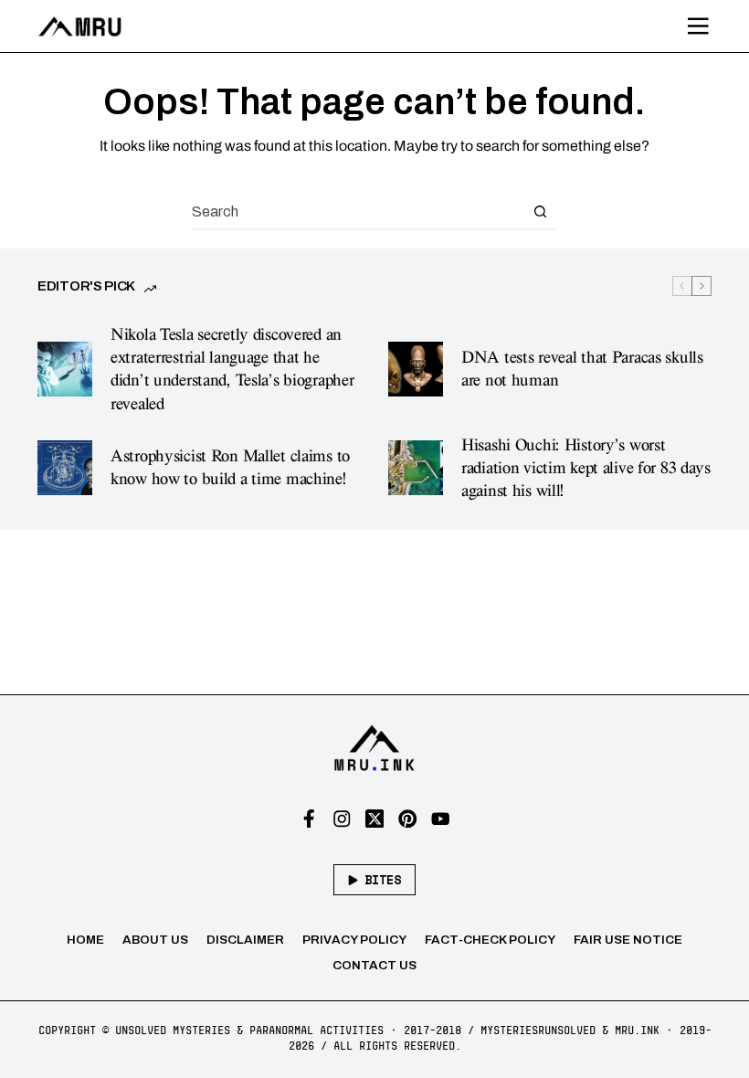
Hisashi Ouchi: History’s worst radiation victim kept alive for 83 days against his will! (586, 468)
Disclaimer (245, 939)
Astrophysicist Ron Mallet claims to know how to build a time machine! (230, 468)
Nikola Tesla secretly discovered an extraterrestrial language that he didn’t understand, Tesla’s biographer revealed (232, 369)
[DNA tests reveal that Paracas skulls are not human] (415, 369)
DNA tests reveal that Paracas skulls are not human (582, 369)
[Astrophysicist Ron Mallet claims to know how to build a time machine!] (64, 467)
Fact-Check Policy (490, 939)
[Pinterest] (407, 819)
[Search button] (539, 211)
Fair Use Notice (628, 939)
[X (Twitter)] (375, 819)
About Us (155, 939)
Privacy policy (354, 939)
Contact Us (374, 965)
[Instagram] (342, 819)
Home (85, 939)
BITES (382, 880)
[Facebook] (309, 819)
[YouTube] (440, 819)
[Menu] (699, 26)
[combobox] (357, 211)
